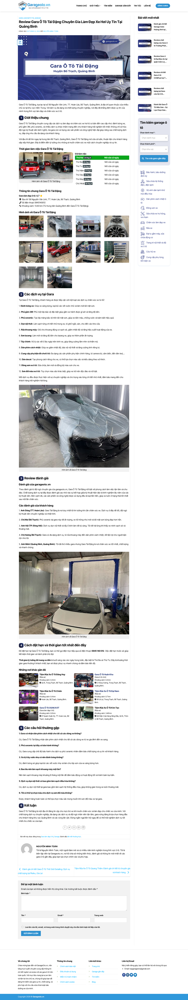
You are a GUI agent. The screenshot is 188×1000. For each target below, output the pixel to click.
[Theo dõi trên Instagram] (127, 975)
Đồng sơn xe (152, 208)
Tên (23, 915)
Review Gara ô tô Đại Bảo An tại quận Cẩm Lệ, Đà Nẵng (160, 59)
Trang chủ (81, 6)
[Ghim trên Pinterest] (79, 827)
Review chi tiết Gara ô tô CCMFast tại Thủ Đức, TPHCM (161, 75)
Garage (38, 18)
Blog (94, 982)
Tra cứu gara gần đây (155, 158)
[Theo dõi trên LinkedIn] (135, 975)
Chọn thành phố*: (147, 144)
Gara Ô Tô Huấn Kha (104, 674)
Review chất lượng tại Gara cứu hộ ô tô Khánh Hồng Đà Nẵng (160, 91)
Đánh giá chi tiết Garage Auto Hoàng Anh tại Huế (160, 27)
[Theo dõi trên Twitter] (131, 975)
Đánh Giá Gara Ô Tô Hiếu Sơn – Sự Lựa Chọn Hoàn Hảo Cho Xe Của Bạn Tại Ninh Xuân (160, 107)
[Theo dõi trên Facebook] (124, 975)
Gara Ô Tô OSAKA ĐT (49, 707)
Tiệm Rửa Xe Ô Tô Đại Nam (107, 691)
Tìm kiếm (108, 6)
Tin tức (137, 6)
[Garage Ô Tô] (34, 6)
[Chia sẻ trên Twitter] (69, 827)
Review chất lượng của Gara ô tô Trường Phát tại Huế (161, 43)
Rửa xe (149, 228)
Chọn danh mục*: (147, 132)
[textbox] (154, 138)
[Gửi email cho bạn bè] (74, 827)
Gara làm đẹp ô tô (26, 18)
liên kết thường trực (74, 837)
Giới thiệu (94, 6)
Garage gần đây (123, 6)
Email (61, 915)
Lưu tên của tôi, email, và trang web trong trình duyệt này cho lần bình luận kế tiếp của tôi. (62, 927)
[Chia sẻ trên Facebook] (65, 827)
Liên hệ (147, 6)
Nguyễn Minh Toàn (50, 31)
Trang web (98, 915)
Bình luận (25, 893)
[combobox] (154, 138)
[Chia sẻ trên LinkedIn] (83, 827)
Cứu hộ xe (151, 251)
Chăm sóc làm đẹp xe (155, 222)
